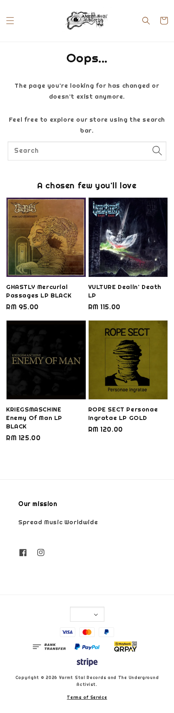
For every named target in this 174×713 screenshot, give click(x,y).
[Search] (157, 151)
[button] (10, 21)
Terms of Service (87, 697)
